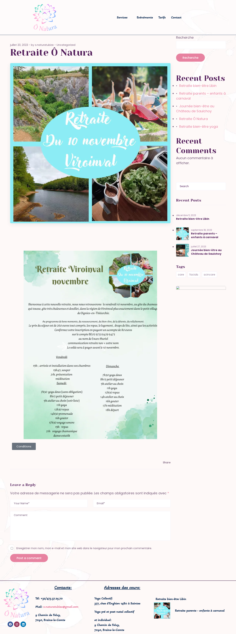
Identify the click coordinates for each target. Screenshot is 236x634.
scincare (209, 274)
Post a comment (29, 558)
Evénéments (145, 17)
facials (194, 274)
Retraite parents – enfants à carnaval (204, 235)
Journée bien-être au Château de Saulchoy (206, 252)
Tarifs (162, 17)
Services (122, 17)
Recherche (185, 37)
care (181, 274)
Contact (176, 17)
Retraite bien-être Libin (197, 85)
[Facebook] (10, 624)
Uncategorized (66, 45)
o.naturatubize (44, 45)
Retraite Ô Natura (193, 118)
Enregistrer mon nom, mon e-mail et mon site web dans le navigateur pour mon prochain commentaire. (84, 548)
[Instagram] (17, 624)
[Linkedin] (23, 624)
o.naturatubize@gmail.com (60, 607)
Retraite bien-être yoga (198, 126)
